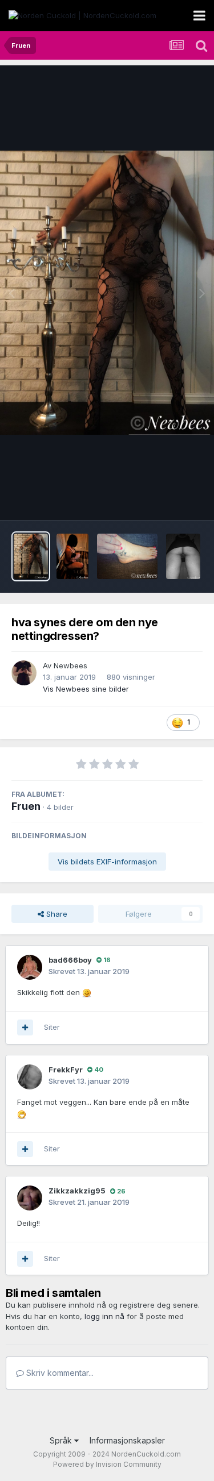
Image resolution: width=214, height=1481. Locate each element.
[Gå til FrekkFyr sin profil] (29, 1076)
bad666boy (70, 959)
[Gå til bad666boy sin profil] (29, 967)
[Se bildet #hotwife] (127, 556)
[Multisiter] (25, 1027)
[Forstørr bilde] (86, 992)
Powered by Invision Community (107, 1464)
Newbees (70, 665)
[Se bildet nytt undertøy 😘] (72, 556)
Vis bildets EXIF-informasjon (107, 861)
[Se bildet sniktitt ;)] (183, 556)
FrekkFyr (66, 1069)
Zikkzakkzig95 (77, 1190)
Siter (52, 1026)
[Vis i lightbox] (107, 293)
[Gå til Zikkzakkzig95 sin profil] (29, 1197)
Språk (62, 1440)
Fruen (26, 806)
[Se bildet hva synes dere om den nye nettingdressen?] (31, 556)
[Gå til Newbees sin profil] (24, 672)
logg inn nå (104, 1316)
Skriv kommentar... (59, 1373)
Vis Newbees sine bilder (86, 688)
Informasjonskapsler (127, 1440)
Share (55, 913)
